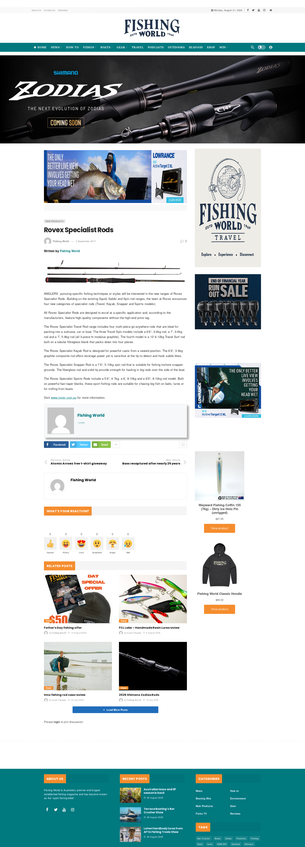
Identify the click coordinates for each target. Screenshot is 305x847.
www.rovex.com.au (63, 397)
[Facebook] (248, 10)
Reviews (235, 813)
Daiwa (228, 838)
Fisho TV (201, 813)
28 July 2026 (77, 699)
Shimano (249, 844)
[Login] (270, 47)
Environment (238, 798)
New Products (55, 221)
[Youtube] (259, 10)
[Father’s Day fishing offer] (78, 599)
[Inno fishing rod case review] (78, 666)
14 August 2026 (78, 632)
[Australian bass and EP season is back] (130, 795)
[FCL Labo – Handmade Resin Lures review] (153, 599)
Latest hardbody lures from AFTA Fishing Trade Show (163, 830)
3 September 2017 (86, 241)
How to (234, 791)
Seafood (236, 844)
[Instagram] (264, 10)
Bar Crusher (204, 838)
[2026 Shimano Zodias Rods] (153, 666)
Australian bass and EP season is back (160, 791)
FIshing (254, 838)
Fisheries (241, 838)
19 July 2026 (152, 699)
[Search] (252, 47)
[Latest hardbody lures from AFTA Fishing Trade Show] (130, 834)
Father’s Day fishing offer (63, 628)
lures (210, 844)
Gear (49, 620)
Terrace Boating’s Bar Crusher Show (159, 810)
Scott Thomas (134, 633)
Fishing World (61, 241)
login (57, 722)
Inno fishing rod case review (64, 695)
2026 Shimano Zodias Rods (139, 695)
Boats (218, 838)
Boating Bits (203, 798)
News (199, 791)
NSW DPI (222, 844)
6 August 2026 (153, 632)
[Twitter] (253, 10)
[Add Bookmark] (183, 444)
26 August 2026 (155, 797)
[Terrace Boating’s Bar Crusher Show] (130, 814)
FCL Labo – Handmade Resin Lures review (149, 628)
